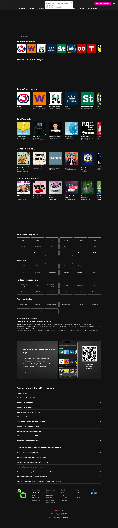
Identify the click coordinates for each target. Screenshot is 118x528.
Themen (81, 8)
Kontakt (63, 492)
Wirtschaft (23, 291)
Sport (51, 266)
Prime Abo (64, 500)
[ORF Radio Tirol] (91, 48)
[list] (59, 48)
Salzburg (80, 304)
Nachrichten (23, 266)
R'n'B (94, 253)
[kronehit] (51, 48)
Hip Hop (52, 240)
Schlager (80, 240)
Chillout (66, 240)
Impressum (49, 497)
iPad (77, 495)
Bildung (38, 285)
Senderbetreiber (36, 500)
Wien (52, 311)
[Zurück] (94, 89)
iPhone (77, 492)
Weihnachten (80, 272)
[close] (71, 2)
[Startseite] (17, 36)
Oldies (94, 240)
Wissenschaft (80, 285)
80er (52, 246)
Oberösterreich (66, 304)
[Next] (99, 41)
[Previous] (94, 41)
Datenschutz (49, 495)
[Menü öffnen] (114, 3)
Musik (94, 272)
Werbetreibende (36, 497)
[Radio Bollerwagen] (41, 48)
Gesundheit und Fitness (51, 285)
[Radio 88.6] (71, 48)
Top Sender (21, 8)
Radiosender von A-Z (94, 8)
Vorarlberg (38, 311)
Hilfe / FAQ (64, 497)
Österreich (60, 510)
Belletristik (38, 291)
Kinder (94, 266)
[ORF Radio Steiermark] (61, 48)
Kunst (80, 291)
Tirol (23, 311)
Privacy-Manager (50, 502)
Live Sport (41, 8)
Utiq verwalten (50, 500)
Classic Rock (37, 253)
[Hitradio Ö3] (21, 48)
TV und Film (66, 291)
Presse (33, 495)
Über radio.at (35, 492)
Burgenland (23, 304)
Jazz (94, 246)
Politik (66, 266)
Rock (37, 240)
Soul (66, 253)
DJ (23, 272)
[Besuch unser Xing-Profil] (95, 493)
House (80, 246)
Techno (80, 253)
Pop (23, 240)
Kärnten (37, 304)
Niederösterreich (52, 304)
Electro (23, 246)
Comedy (37, 272)
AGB (47, 492)
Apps (62, 495)
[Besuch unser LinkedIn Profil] (92, 493)
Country (52, 253)
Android (78, 497)
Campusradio (52, 272)
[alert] (59, 5)
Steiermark (94, 304)
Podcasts (31, 8)
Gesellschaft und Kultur (23, 285)
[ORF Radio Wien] (31, 48)
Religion (80, 266)
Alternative (38, 246)
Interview (66, 272)
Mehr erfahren (30, 373)
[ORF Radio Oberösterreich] (81, 48)
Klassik (66, 246)
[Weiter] (99, 89)
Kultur (37, 266)
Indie (23, 253)
